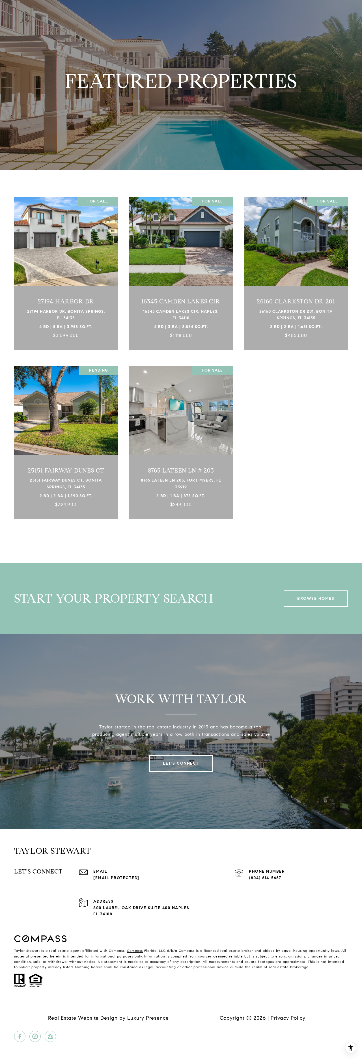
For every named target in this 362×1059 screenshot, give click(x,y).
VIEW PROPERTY (66, 270)
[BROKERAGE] (35, 1036)
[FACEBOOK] (19, 1036)
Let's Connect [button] (181, 763)
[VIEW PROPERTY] (66, 265)
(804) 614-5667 (265, 877)
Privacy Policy (288, 1018)
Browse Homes (315, 598)
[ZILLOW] (50, 1036)
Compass (135, 950)
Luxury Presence (148, 1018)
